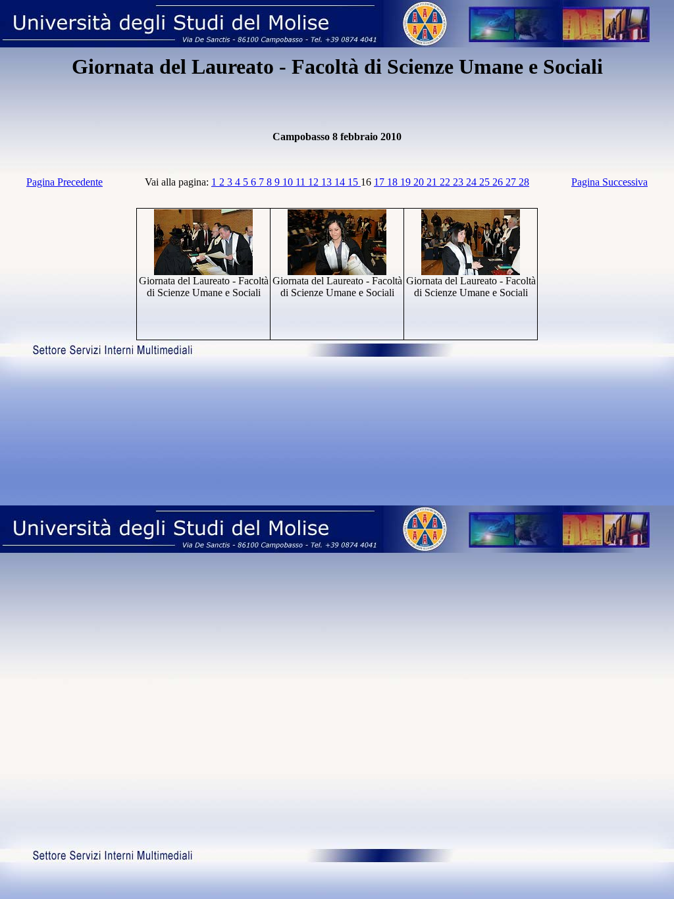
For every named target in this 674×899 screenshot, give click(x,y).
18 (393, 182)
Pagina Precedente (64, 182)
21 (433, 182)
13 (327, 182)
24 (472, 182)
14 (341, 182)
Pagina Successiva (609, 182)
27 (512, 182)
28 (524, 182)
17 (380, 182)
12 (314, 182)
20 (420, 182)
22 (446, 182)
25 (485, 182)
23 (459, 182)
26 (499, 182)
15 (354, 182)
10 (289, 182)
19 (406, 182)
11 (302, 182)
